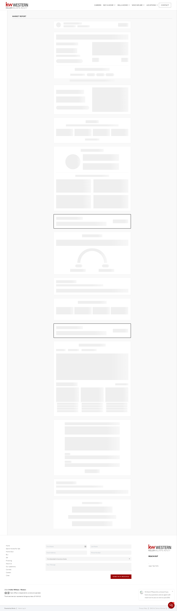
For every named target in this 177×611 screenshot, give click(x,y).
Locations (151, 5)
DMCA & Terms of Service (157, 608)
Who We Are (137, 5)
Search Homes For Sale (13, 548)
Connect (8, 569)
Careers (97, 5)
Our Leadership (11, 566)
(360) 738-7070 (153, 566)
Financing (9, 560)
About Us (9, 563)
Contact (165, 5)
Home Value (9, 551)
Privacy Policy (143, 608)
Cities (7, 575)
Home (8, 546)
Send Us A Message (121, 576)
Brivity (14, 608)
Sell (7, 557)
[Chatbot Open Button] (171, 605)
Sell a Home (122, 5)
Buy (7, 554)
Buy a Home (108, 5)
